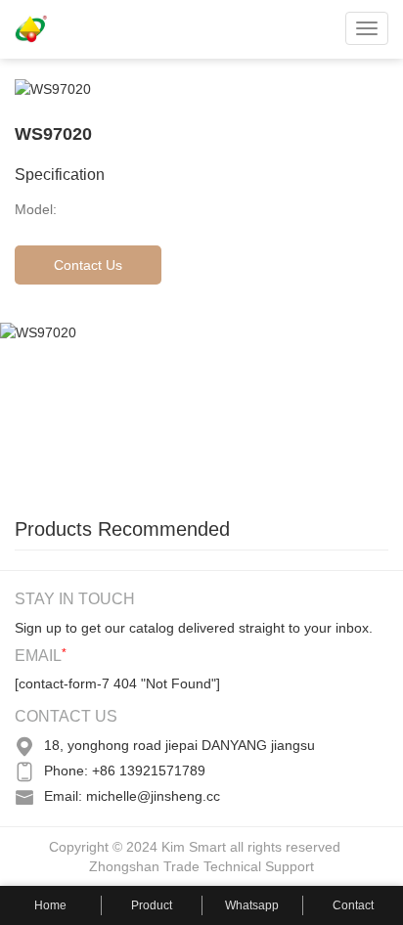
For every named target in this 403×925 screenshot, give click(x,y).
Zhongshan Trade (144, 866)
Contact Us (88, 265)
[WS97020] (146, 410)
